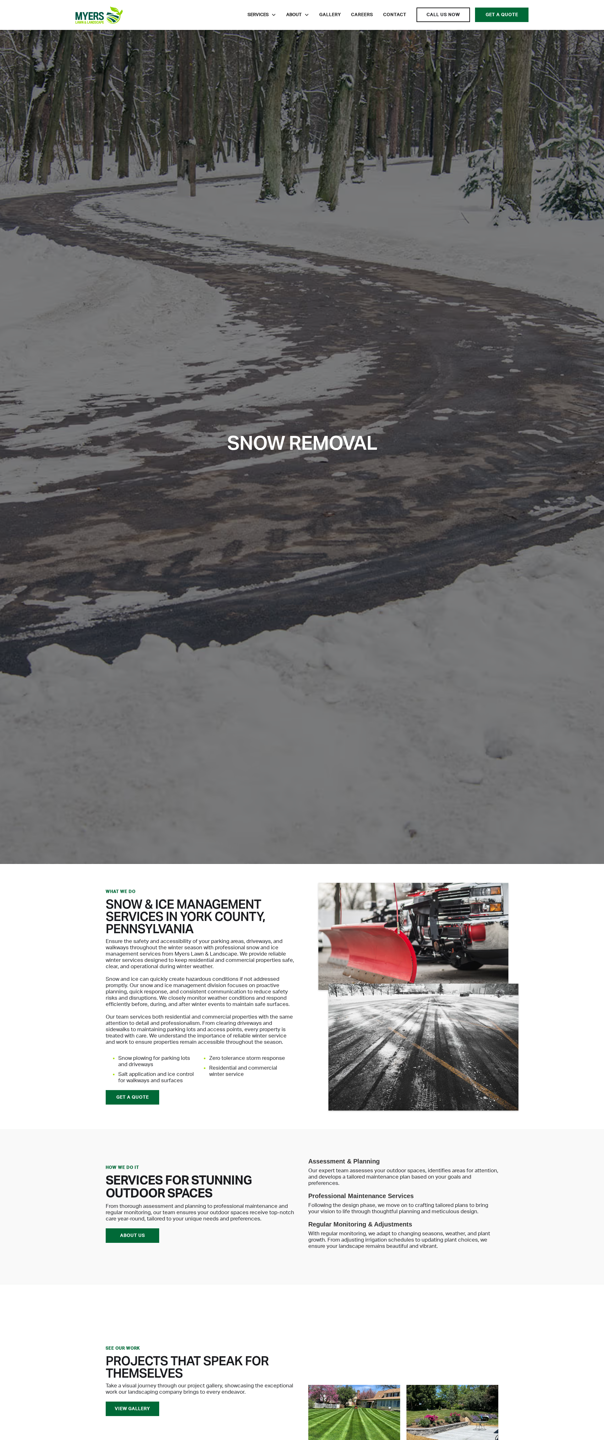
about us (132, 1235)
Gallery (330, 15)
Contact (394, 15)
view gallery (132, 1409)
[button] (262, 14)
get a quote (132, 1097)
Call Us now (443, 15)
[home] (99, 15)
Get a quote (502, 15)
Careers (362, 15)
